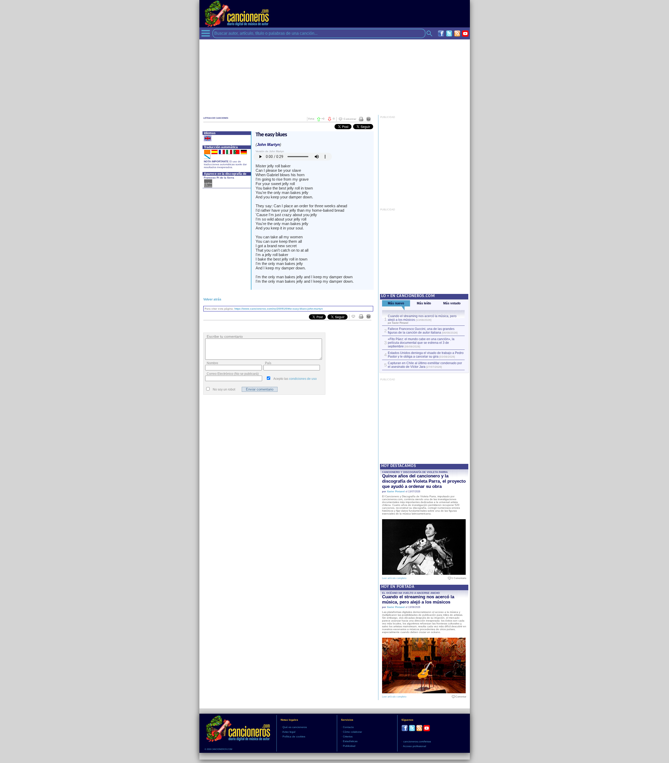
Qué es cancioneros (294, 727)
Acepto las (295, 379)
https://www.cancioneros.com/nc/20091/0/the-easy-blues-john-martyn (278, 308)
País (268, 363)
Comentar (350, 119)
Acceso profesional (414, 746)
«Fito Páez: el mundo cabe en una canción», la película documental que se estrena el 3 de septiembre (421, 342)
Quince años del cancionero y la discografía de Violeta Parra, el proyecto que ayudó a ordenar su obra (424, 481)
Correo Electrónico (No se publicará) (233, 374)
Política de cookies (293, 736)
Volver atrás (212, 299)
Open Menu (205, 33)
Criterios (348, 736)
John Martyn (268, 144)
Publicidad (349, 745)
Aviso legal (288, 731)
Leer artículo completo (394, 578)
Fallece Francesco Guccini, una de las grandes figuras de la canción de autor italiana (421, 330)
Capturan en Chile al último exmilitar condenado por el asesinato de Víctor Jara (425, 365)
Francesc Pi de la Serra (219, 177)
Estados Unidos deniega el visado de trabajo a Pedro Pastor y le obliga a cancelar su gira (426, 354)
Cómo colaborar (352, 731)
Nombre (212, 363)
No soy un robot (224, 389)
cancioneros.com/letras (417, 741)
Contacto (348, 727)
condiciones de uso (303, 379)
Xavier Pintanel (396, 491)
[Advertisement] (334, 76)
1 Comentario (457, 578)
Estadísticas (350, 741)
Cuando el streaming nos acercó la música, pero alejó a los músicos (418, 599)
